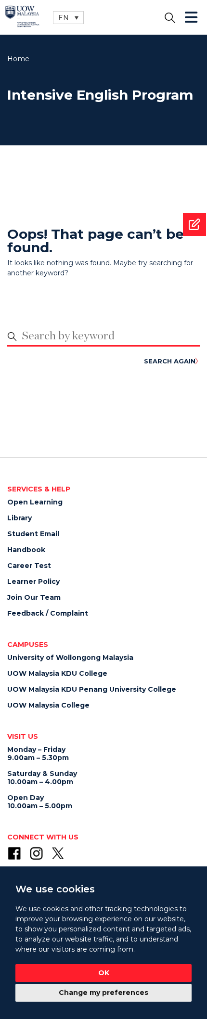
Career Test (29, 565)
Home (18, 58)
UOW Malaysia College (48, 705)
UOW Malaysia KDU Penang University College (91, 689)
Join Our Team (34, 597)
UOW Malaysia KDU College (57, 673)
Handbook (26, 549)
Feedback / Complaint (47, 613)
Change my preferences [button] (103, 992)
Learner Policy (33, 581)
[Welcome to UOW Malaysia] (22, 15)
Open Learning (35, 502)
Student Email (33, 533)
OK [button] (103, 972)
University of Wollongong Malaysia (70, 657)
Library (19, 518)
